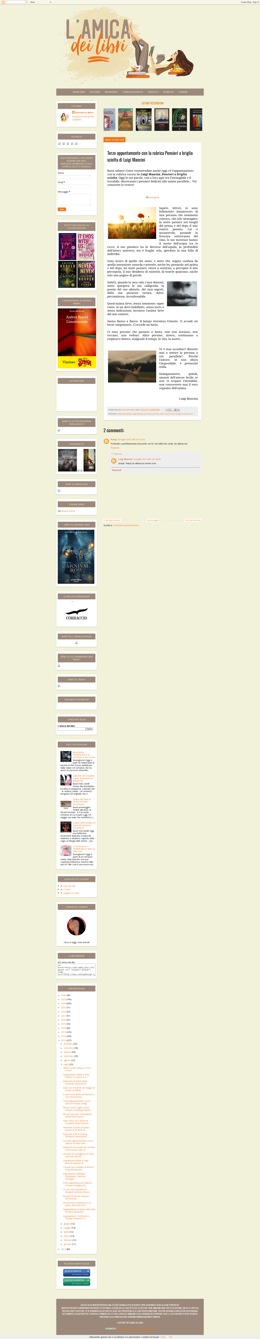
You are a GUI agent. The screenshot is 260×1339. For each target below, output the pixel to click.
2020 (64, 1019)
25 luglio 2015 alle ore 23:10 (131, 439)
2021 (64, 1015)
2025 (64, 999)
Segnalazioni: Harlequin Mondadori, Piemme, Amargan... (74, 1176)
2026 (64, 995)
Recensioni (111, 91)
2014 (64, 1249)
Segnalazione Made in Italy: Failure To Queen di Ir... (76, 1075)
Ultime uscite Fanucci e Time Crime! (77, 1069)
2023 (64, 1007)
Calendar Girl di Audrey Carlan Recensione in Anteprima (84, 778)
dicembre (68, 1043)
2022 (64, 1011)
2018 (64, 1028)
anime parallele (124, 414)
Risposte (118, 453)
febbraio (68, 1240)
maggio (68, 1227)
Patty (114, 439)
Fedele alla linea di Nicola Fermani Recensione (82, 802)
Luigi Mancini (137, 414)
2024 (64, 1003)
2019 (64, 1023)
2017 (64, 1032)
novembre (69, 1048)
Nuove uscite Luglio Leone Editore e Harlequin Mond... (77, 1109)
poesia (156, 414)
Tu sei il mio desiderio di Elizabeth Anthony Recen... (77, 1190)
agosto (67, 1060)
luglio (66, 1064)
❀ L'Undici (65, 889)
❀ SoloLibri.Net (67, 885)
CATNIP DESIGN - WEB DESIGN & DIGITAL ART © (136, 1328)
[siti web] (76, 1276)
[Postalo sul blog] (169, 409)
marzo (67, 1236)
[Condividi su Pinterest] (178, 409)
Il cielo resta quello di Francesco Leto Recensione (78, 1095)
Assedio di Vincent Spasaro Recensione (76, 1197)
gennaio (68, 1244)
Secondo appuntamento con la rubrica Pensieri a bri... (78, 1142)
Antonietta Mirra (84, 112)
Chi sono (95, 91)
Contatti (153, 91)
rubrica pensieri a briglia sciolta (174, 414)
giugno (67, 1223)
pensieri (148, 414)
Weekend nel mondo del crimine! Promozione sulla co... (79, 1148)
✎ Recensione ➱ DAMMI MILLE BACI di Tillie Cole (84, 849)
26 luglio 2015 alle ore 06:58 (147, 459)
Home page (79, 91)
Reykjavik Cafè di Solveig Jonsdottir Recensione (75, 1135)
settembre (69, 1056)
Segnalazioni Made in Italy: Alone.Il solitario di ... (76, 1161)
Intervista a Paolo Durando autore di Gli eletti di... (76, 1128)
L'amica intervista (132, 91)
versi (191, 414)
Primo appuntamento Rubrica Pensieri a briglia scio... (77, 1184)
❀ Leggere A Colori (69, 893)
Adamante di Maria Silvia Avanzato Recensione (75, 1082)
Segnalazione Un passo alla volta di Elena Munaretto (79, 1210)
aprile (67, 1231)
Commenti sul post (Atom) (126, 525)
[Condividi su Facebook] (175, 409)
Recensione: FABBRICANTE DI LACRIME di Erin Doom (84, 755)
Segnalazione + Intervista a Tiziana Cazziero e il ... (76, 1217)
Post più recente (112, 520)
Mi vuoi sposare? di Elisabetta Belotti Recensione (77, 1115)
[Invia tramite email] (167, 409)
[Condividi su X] (172, 409)
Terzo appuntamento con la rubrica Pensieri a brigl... (76, 1102)
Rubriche (168, 91)
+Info (163, 1337)
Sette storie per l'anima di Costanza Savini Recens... (76, 1122)
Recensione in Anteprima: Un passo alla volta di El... (77, 1204)
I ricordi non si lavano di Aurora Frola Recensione (78, 1168)
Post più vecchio (193, 520)
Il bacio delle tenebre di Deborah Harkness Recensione (84, 825)
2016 (64, 1036)
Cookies (182, 91)
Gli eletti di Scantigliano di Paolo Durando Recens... (78, 1155)
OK (170, 1337)
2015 (64, 1040)
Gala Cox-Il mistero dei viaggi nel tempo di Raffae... (79, 1089)
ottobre (68, 1052)
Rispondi (115, 447)
